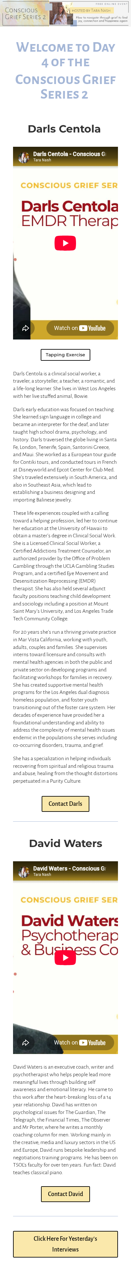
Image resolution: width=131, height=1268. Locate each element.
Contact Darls (65, 804)
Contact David (65, 1194)
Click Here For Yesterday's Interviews (65, 1244)
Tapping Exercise (65, 355)
